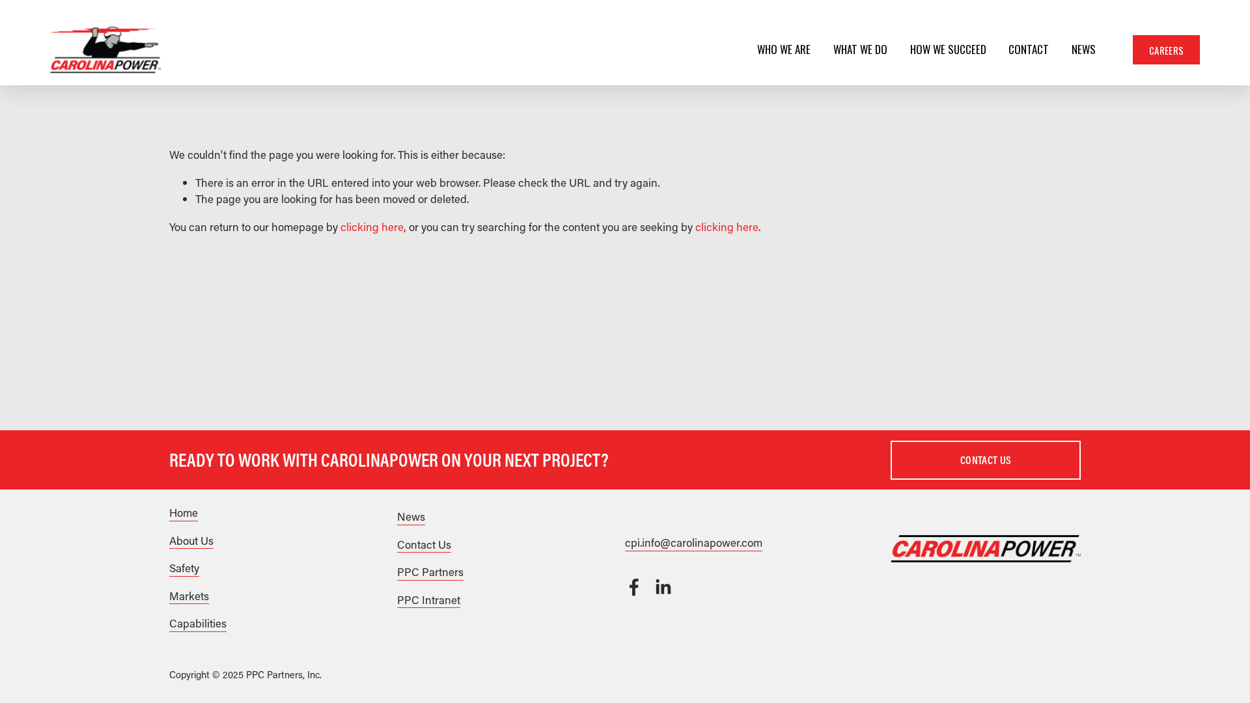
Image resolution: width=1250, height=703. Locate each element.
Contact (1028, 50)
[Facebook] (634, 587)
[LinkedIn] (663, 587)
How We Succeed (948, 50)
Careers (1166, 50)
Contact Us (985, 460)
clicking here (372, 226)
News (1084, 50)
